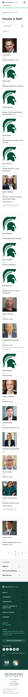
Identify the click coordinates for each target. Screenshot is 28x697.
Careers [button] (6, 617)
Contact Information (14, 679)
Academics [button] (7, 597)
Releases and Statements (14, 640)
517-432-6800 (7, 625)
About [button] (5, 592)
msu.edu (15, 689)
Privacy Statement (14, 683)
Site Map (14, 681)
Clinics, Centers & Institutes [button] (10, 607)
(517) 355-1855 (8, 689)
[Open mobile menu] (24, 2)
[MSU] (10, 588)
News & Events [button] (8, 612)
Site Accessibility (14, 684)
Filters (6, 31)
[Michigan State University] (10, 2)
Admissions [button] (7, 601)
